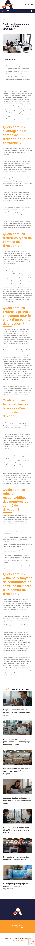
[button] (8, 11)
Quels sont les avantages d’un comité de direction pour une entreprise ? (18, 66)
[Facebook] (25, 4)
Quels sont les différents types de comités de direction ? (18, 68)
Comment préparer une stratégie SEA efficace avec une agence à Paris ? (16, 830)
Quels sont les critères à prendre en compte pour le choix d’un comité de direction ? (18, 71)
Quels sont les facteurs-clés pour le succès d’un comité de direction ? (18, 74)
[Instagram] (28, 4)
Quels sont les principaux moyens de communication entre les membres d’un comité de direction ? (18, 79)
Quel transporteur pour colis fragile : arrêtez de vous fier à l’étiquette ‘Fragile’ (17, 771)
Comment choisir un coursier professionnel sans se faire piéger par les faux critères (16, 741)
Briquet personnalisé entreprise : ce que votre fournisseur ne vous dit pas (16, 712)
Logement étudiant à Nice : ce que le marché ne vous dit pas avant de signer (17, 800)
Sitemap (20, 940)
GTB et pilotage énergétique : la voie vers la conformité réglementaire (16, 886)
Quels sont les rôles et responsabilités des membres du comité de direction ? (18, 76)
